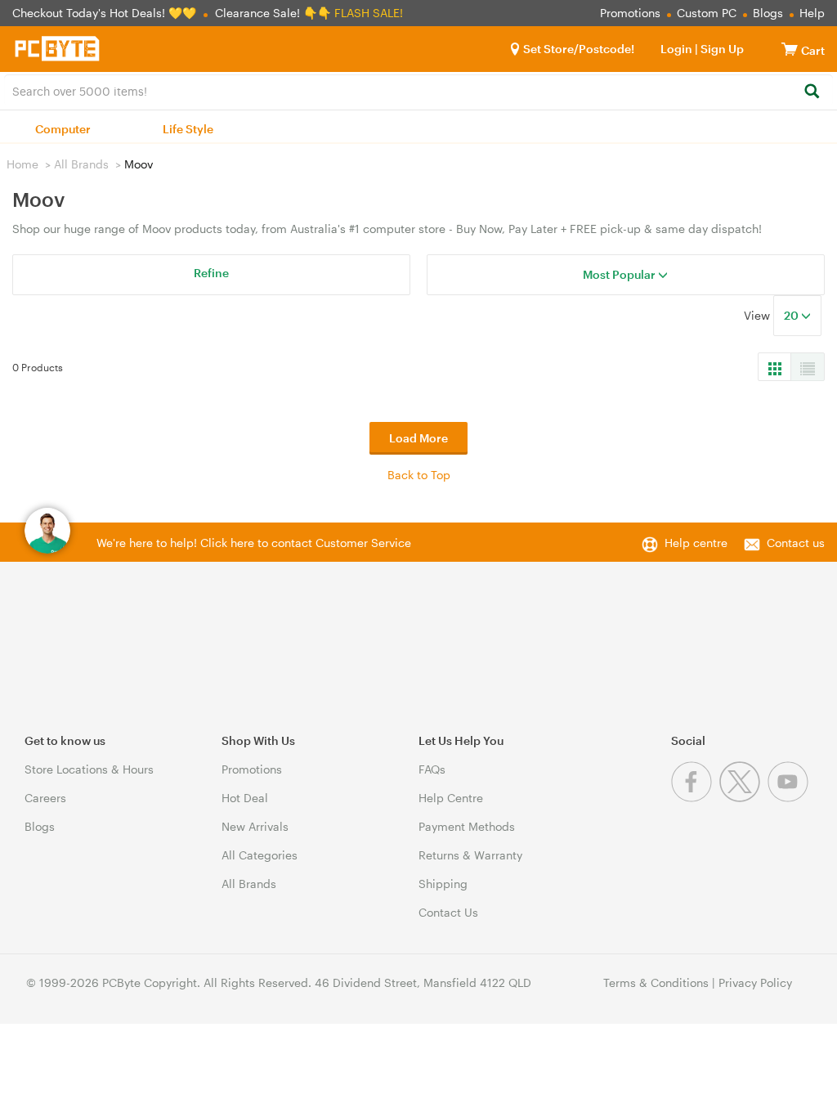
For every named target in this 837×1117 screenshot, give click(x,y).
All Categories (260, 855)
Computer (63, 129)
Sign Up (721, 49)
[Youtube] (790, 798)
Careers (45, 798)
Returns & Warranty (470, 855)
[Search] (811, 92)
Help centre (696, 543)
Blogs (768, 13)
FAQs (431, 769)
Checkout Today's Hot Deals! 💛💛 (105, 13)
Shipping (443, 883)
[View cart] (789, 49)
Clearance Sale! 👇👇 (273, 13)
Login (676, 49)
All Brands (81, 164)
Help (812, 13)
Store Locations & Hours (89, 769)
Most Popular (620, 274)
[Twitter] (743, 798)
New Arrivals (255, 826)
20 (792, 315)
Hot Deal (245, 798)
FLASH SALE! (368, 13)
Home (22, 164)
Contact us (796, 543)
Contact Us (448, 912)
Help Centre (450, 798)
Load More (418, 438)
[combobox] (418, 89)
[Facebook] (695, 798)
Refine (211, 273)
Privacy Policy (755, 982)
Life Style (188, 129)
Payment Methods (466, 826)
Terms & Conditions (656, 982)
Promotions (630, 13)
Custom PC (706, 13)
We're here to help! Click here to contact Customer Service (253, 543)
